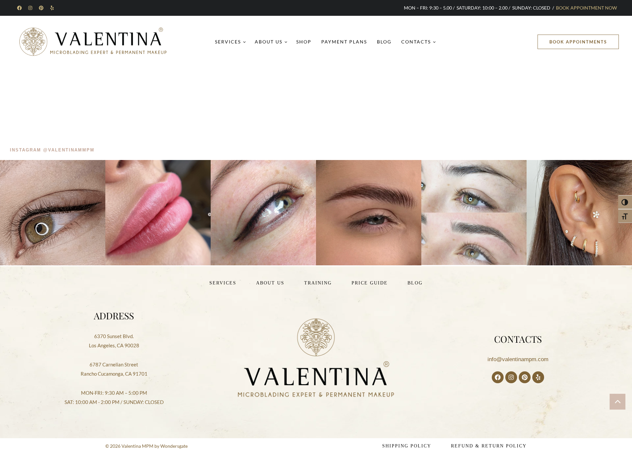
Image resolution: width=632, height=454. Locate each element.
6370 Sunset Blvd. (114, 336)
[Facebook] (19, 8)
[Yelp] (52, 8)
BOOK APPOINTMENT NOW (586, 8)
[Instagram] (30, 8)
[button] (578, 42)
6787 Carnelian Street (114, 364)
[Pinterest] (41, 8)
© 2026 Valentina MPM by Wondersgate (146, 446)
